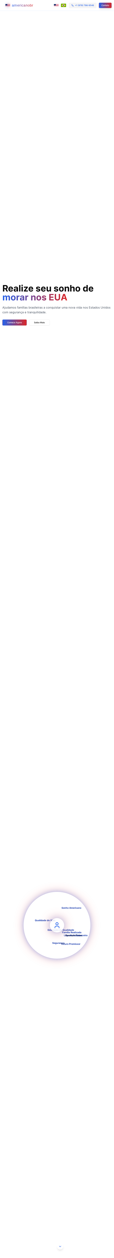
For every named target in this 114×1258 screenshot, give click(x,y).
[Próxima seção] (60, 1246)
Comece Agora (14, 322)
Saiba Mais (39, 322)
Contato (105, 5)
